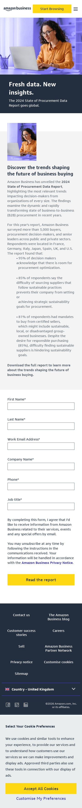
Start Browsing (52, 9)
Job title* (15, 499)
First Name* (17, 399)
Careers (58, 630)
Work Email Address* (24, 439)
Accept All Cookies (41, 788)
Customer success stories (21, 632)
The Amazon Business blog (58, 617)
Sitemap (21, 673)
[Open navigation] (75, 9)
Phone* (13, 479)
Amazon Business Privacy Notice (47, 562)
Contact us (21, 615)
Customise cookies (58, 662)
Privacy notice (21, 662)
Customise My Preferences (41, 798)
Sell (21, 646)
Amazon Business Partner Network (58, 648)
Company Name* (21, 459)
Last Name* (16, 419)
